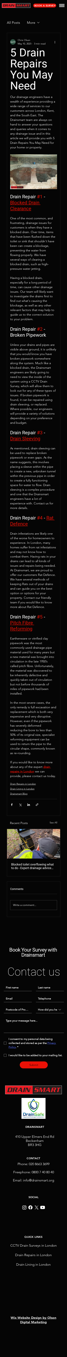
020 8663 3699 (39, 1164)
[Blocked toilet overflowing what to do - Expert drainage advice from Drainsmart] (33, 844)
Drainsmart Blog (18, 793)
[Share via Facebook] (11, 804)
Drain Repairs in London (23, 783)
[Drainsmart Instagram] (24, 1207)
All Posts (13, 23)
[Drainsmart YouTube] (42, 1207)
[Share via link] (37, 804)
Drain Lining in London (22, 788)
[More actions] (55, 42)
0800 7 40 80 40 (43, 1172)
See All (53, 822)
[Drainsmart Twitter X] (36, 1207)
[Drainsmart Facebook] (30, 1207)
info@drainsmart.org (38, 1180)
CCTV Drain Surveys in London (33, 1245)
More (31, 23)
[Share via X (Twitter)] (20, 804)
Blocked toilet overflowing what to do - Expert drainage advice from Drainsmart (32, 866)
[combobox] (50, 1009)
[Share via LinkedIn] (28, 804)
